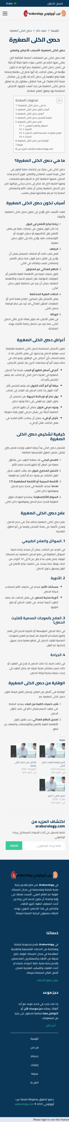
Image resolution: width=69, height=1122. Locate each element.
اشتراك (14, 845)
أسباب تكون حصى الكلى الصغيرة (33, 109)
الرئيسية (34, 1038)
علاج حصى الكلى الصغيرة (30, 122)
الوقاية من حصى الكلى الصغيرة (33, 140)
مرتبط (20, 145)
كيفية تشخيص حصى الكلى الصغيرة (35, 118)
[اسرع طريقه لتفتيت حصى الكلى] (52, 750)
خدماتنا (34, 1056)
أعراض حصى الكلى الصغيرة (31, 113)
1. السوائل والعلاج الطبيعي (35, 125)
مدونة (34, 1073)
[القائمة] (5, 13)
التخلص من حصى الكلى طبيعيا (25, 764)
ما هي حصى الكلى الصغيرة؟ (32, 105)
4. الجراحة (27, 136)
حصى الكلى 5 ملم (56, 796)
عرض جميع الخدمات (47, 980)
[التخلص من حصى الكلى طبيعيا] (23, 750)
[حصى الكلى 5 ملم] (52, 784)
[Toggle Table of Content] (57, 100)
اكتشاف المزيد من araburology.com (35, 149)
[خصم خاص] (44, 13)
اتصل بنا (34, 1082)
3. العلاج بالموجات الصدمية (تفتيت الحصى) (42, 133)
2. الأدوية (27, 129)
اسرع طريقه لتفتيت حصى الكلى (53, 764)
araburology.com (24, 1103)
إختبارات (34, 1064)
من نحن (34, 1047)
